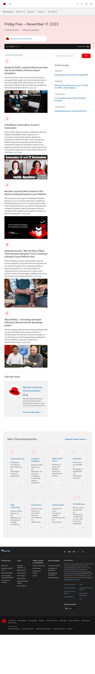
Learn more (32, 88)
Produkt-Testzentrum (39, 565)
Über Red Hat (11, 620)
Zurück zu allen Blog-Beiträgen (14, 55)
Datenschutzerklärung (14, 629)
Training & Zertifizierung (21, 566)
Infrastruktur (36, 505)
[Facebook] (74, 552)
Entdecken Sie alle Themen (75, 439)
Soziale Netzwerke (53, 577)
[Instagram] (83, 552)
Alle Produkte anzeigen (5, 581)
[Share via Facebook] (11, 46)
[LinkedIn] (65, 552)
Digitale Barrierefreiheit (59, 629)
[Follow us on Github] (24, 395)
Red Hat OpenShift (6, 573)
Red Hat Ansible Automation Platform (7, 576)
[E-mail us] (19, 46)
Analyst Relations (69, 597)
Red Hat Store (37, 568)
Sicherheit (77, 458)
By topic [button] (30, 12)
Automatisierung (17, 458)
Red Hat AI (4, 565)
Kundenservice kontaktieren (52, 569)
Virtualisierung (79, 504)
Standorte (41, 620)
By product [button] (19, 12)
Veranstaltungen (32, 620)
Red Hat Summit (12, 623)
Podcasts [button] (41, 12)
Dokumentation (21, 586)
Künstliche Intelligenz (35, 459)
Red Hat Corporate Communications (21, 39)
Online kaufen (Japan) (37, 572)
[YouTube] (69, 552)
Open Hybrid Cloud (57, 459)
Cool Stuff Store (86, 620)
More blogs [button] (51, 12)
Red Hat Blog (8, 12)
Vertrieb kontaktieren (54, 565)
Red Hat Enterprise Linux (6, 569)
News (80, 584)
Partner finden (21, 578)
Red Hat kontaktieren (51, 620)
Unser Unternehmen (70, 584)
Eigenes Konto (21, 570)
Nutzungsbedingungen (27, 629)
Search (86, 55)
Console (35, 575)
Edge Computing (15, 506)
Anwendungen (58, 505)
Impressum (70, 629)
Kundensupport (21, 573)
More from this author (31, 412)
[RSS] (88, 46)
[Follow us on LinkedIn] (27, 395)
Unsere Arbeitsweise (70, 588)
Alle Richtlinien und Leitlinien (43, 629)
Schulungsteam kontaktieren (52, 574)
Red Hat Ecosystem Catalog (22, 582)
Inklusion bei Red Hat (74, 620)
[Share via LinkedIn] (13, 46)
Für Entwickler (21, 575)
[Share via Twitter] (16, 46)
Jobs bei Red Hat (22, 620)
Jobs (80, 599)
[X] (78, 552)
